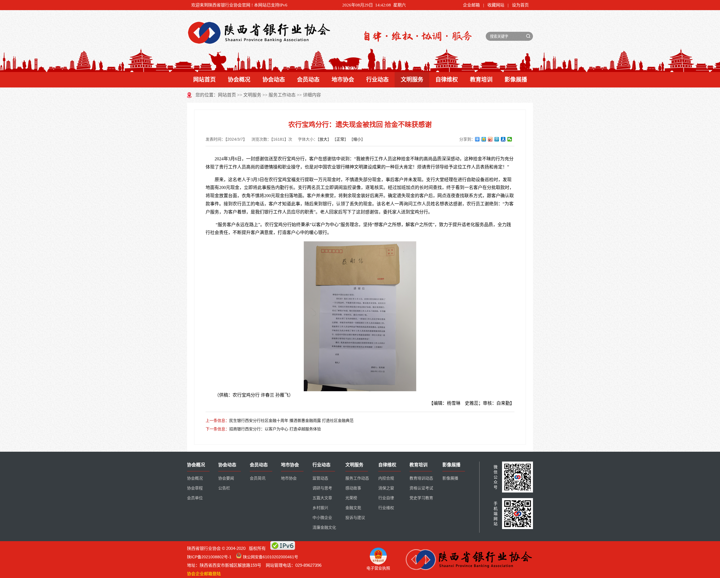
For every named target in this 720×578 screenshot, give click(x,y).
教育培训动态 (421, 478)
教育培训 (481, 80)
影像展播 (516, 80)
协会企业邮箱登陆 (204, 573)
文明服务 (412, 80)
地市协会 (343, 80)
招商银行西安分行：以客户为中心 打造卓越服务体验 (275, 429)
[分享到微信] (509, 139)
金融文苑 (353, 508)
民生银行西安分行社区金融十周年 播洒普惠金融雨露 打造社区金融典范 (291, 420)
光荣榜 (351, 498)
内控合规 (386, 478)
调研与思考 (322, 488)
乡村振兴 (320, 508)
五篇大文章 (322, 498)
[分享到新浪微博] (490, 139)
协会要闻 (226, 478)
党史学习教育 (421, 498)
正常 (340, 139)
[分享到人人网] (503, 139)
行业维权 (386, 508)
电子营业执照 (378, 568)
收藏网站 (495, 5)
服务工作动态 (282, 95)
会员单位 (195, 498)
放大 (323, 139)
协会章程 (195, 488)
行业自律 (386, 498)
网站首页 (204, 80)
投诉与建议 (355, 518)
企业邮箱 (471, 5)
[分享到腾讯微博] (496, 139)
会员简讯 (258, 478)
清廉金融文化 (324, 527)
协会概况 (239, 80)
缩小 (357, 139)
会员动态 (308, 80)
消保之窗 (386, 488)
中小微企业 (322, 518)
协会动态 (273, 80)
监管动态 (320, 478)
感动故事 (353, 488)
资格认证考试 (421, 488)
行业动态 (377, 80)
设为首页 (520, 5)
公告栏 (224, 488)
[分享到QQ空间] (484, 139)
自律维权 (446, 80)
